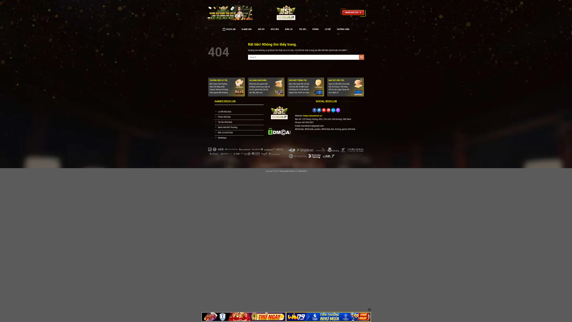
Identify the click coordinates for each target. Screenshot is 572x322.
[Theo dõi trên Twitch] (338, 110)
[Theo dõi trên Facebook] (314, 110)
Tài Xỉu (302, 29)
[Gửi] (361, 57)
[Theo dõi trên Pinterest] (324, 110)
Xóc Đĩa (275, 29)
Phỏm (315, 29)
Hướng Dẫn (343, 29)
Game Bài (247, 29)
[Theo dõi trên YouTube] (328, 110)
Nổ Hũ (261, 29)
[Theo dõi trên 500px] (333, 110)
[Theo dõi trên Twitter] (319, 110)
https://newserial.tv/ (312, 115)
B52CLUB (231, 29)
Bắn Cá (289, 29)
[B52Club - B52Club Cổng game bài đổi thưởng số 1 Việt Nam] (286, 12)
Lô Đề (328, 29)
